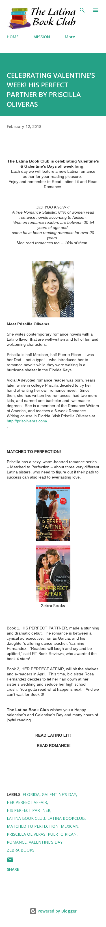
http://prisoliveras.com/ (27, 421)
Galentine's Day (59, 794)
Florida (31, 794)
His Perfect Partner (28, 810)
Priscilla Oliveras (26, 834)
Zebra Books (20, 850)
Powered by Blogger (56, 911)
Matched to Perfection (33, 826)
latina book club (26, 818)
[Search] (82, 10)
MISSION (41, 36)
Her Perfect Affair (27, 802)
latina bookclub (66, 818)
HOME (13, 36)
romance (17, 842)
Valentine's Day (45, 842)
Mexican (69, 826)
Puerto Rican (62, 834)
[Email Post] (10, 861)
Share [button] (13, 869)
